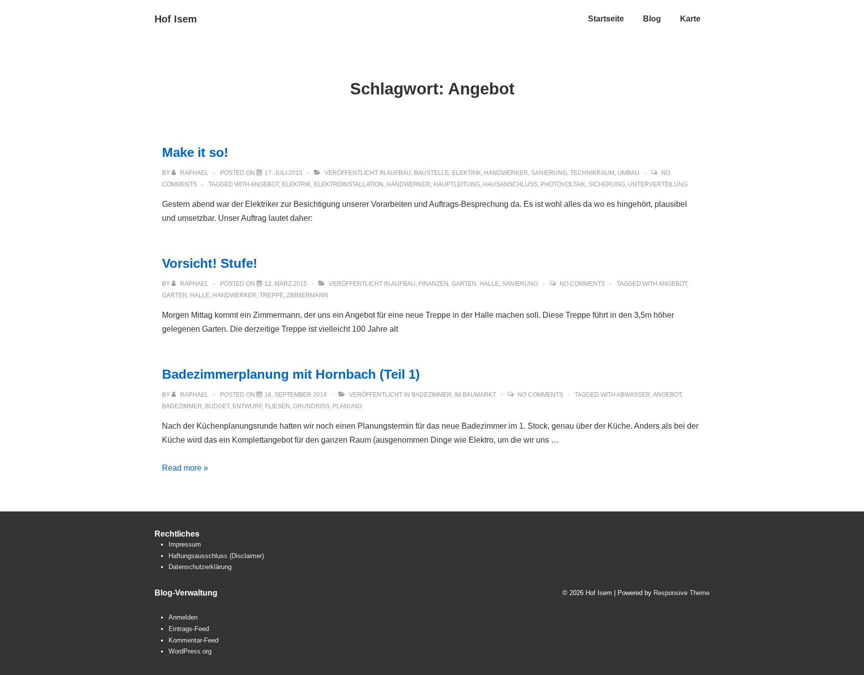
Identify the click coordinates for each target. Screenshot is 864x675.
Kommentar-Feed (193, 640)
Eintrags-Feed (188, 629)
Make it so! (195, 152)
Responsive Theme (682, 593)
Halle (489, 283)
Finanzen (433, 283)
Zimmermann (307, 295)
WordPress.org (190, 651)
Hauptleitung (457, 184)
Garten (464, 283)
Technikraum (592, 172)
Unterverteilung (658, 184)
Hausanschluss (510, 184)
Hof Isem (175, 18)
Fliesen (277, 406)
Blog (652, 18)
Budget (217, 406)
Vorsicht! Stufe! (210, 263)
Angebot (264, 184)
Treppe (272, 295)
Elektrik (466, 172)
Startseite (606, 18)
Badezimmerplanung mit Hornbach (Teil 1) (291, 374)
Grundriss (311, 406)
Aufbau (398, 172)
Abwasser (633, 394)
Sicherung (606, 184)
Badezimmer (432, 394)
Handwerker (506, 172)
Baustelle (431, 172)
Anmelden (183, 617)
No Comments (582, 283)
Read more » (185, 468)
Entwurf (247, 406)
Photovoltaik (563, 184)
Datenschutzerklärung (200, 567)
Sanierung (549, 172)
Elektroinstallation (349, 184)
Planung (347, 406)
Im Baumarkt (475, 394)
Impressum (184, 544)
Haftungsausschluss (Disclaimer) (216, 556)
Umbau (629, 172)
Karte (690, 18)
